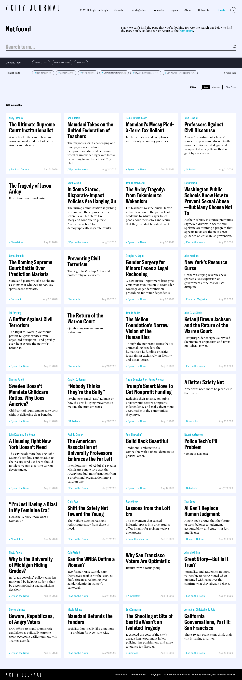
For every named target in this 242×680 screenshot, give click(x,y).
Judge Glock (132, 501)
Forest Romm (190, 183)
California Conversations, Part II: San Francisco (207, 622)
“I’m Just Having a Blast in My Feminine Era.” (33, 507)
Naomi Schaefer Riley (137, 379)
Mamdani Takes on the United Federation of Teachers (90, 130)
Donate (221, 10)
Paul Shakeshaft (134, 434)
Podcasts (158, 10)
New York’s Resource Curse (205, 265)
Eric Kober (30, 434)
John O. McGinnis (193, 313)
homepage (186, 30)
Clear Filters (231, 87)
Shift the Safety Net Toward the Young (87, 511)
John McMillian (192, 552)
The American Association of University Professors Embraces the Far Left (89, 450)
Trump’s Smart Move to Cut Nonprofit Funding (149, 389)
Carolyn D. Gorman (76, 379)
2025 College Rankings (94, 10)
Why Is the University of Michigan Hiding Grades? (31, 565)
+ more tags (230, 73)
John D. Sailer (191, 118)
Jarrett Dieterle (16, 256)
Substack (191, 169)
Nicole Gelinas (74, 609)
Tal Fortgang (15, 313)
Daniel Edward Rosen (136, 118)
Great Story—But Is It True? (206, 562)
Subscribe (204, 10)
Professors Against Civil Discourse (203, 127)
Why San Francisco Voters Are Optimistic (148, 558)
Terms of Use (120, 674)
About (188, 10)
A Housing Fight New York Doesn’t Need (30, 444)
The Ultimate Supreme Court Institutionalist (32, 127)
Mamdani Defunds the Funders (90, 619)
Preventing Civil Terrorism (83, 261)
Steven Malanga (17, 609)
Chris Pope (72, 501)
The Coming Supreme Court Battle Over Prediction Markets (30, 268)
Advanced (216, 87)
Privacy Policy (138, 674)
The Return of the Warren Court (85, 318)
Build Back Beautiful (147, 441)
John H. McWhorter (135, 183)
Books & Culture (20, 169)
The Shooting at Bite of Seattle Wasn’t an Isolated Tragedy (149, 622)
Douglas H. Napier (135, 256)
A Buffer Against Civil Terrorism (31, 322)
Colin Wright (73, 552)
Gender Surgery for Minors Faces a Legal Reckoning (147, 268)
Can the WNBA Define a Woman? (91, 562)
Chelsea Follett (16, 379)
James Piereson (156, 379)
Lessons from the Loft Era (148, 511)
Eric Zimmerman (134, 609)
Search (118, 10)
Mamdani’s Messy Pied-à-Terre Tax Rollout (150, 127)
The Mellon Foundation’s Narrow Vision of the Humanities (147, 328)
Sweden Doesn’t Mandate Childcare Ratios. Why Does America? (28, 395)
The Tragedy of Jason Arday (30, 188)
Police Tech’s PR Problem (200, 444)
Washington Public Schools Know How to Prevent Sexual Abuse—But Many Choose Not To (208, 201)
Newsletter (17, 242)
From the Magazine (197, 299)
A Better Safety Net (204, 382)
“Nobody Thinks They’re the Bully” (86, 389)
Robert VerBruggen (193, 434)
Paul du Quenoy (75, 434)
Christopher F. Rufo (205, 609)
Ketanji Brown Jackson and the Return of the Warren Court (207, 325)
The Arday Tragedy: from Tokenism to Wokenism (145, 195)
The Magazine (137, 10)
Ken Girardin (73, 118)
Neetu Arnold (74, 183)
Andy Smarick (16, 118)
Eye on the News (78, 169)
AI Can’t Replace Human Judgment (202, 511)
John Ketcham (191, 256)
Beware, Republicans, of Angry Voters (31, 619)
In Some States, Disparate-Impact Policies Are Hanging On (91, 195)
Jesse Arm (189, 609)
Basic (205, 87)
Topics (174, 10)
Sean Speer (190, 501)
